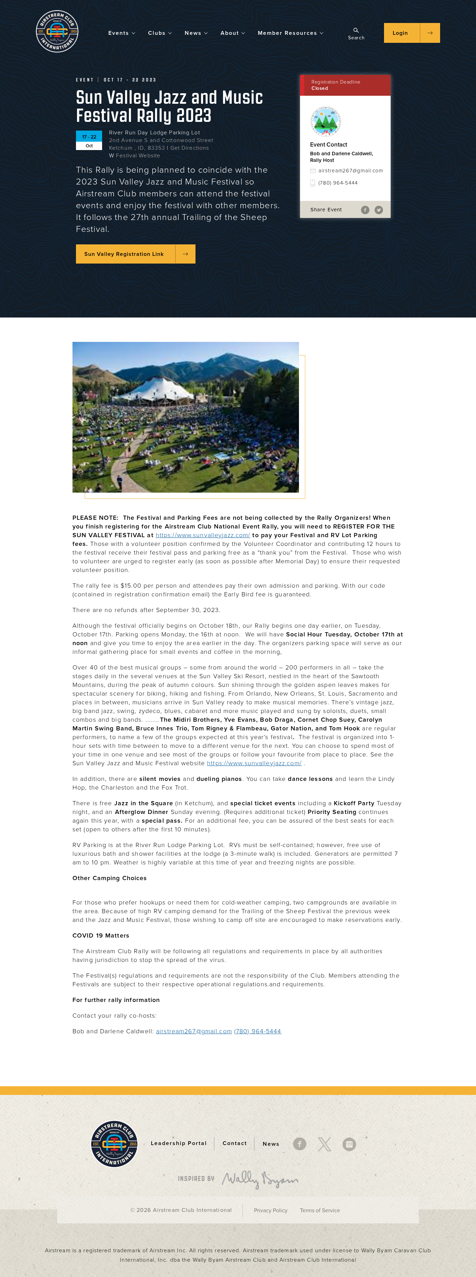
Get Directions (189, 147)
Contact (235, 1143)
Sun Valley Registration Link (124, 254)
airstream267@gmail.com (349, 170)
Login (400, 33)
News (193, 33)
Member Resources (287, 33)
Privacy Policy (270, 1210)
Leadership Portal (179, 1143)
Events (118, 33)
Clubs (157, 33)
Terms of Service (320, 1210)
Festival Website (138, 155)
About (230, 33)
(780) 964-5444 (338, 183)
